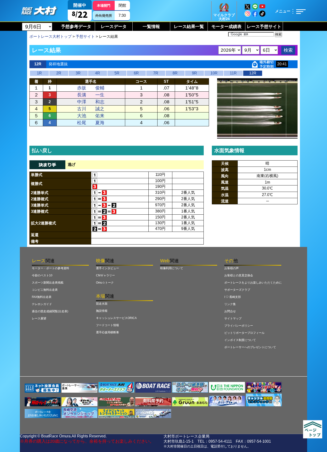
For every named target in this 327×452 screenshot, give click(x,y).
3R (78, 73)
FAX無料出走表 (41, 297)
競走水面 (101, 303)
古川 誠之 (90, 108)
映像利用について (171, 268)
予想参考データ (76, 26)
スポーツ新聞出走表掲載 (47, 282)
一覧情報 (151, 26)
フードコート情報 (107, 325)
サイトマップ (233, 318)
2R (58, 73)
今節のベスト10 (42, 275)
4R (97, 73)
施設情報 (101, 310)
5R (116, 73)
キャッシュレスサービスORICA (116, 318)
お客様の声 (231, 268)
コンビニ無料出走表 (45, 289)
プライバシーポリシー (238, 325)
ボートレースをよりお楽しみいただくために (253, 282)
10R (214, 73)
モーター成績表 (226, 26)
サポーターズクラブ (237, 289)
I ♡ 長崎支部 (232, 297)
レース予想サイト (264, 26)
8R (175, 73)
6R (136, 73)
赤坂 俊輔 (90, 87)
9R (194, 73)
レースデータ (114, 26)
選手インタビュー (107, 268)
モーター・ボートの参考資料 (50, 268)
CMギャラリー (105, 275)
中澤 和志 (90, 101)
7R (155, 73)
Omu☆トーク (105, 282)
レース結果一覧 (189, 26)
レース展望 (39, 318)
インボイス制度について (240, 340)
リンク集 (230, 304)
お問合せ (230, 311)
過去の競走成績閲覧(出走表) (50, 311)
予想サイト (85, 36)
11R (233, 73)
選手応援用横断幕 (107, 332)
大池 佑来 (90, 115)
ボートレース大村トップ (50, 36)
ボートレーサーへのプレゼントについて (250, 347)
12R (252, 73)
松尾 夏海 (90, 122)
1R (39, 73)
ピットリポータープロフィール (244, 333)
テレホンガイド (42, 304)
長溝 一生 (90, 94)
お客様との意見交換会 (238, 275)
